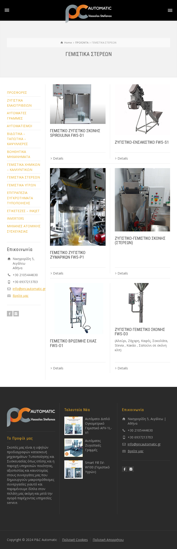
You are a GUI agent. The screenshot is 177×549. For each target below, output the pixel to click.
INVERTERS (15, 218)
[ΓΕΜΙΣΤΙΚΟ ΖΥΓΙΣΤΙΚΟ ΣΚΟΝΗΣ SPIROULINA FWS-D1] (78, 104)
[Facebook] (9, 313)
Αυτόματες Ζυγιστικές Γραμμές (93, 445)
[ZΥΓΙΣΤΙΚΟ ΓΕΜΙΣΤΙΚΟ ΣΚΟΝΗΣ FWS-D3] (142, 303)
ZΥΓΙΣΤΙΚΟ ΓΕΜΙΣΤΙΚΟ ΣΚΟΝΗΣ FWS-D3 (140, 331)
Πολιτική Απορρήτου (108, 539)
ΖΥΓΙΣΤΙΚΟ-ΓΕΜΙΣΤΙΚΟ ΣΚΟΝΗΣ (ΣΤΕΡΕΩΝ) (140, 240)
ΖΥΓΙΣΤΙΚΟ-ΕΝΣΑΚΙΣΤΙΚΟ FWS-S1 (142, 142)
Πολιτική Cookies (75, 539)
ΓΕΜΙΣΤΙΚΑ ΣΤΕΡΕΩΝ (23, 177)
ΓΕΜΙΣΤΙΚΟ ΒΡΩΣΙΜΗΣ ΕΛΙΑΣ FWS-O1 (73, 343)
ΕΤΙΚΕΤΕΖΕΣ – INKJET (23, 211)
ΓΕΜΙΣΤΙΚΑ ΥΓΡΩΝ (21, 185)
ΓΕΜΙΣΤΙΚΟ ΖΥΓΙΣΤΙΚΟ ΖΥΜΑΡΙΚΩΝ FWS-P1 (68, 255)
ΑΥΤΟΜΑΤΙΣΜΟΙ (19, 126)
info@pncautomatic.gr (29, 288)
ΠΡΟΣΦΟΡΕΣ (17, 92)
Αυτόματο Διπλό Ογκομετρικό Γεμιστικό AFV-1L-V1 (98, 426)
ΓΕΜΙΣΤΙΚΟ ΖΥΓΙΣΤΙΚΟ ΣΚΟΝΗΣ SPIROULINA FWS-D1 (75, 133)
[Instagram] (16, 313)
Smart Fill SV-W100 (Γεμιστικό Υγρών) (97, 467)
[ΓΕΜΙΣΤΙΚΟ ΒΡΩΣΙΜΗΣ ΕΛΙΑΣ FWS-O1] (78, 308)
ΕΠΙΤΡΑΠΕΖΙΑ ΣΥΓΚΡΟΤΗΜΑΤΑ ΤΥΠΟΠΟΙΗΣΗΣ (20, 197)
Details (58, 158)
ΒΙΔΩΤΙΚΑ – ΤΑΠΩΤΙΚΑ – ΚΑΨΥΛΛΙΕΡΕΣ (17, 138)
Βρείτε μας (20, 295)
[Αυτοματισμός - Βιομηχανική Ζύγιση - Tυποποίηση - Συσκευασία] (88, 13)
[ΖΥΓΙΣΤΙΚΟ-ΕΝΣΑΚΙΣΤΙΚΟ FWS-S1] (142, 109)
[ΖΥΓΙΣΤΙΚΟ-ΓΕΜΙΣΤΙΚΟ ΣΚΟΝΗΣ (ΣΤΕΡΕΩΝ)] (142, 199)
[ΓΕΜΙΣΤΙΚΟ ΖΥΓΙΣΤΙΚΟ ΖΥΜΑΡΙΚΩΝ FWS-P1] (78, 207)
